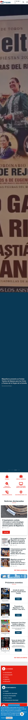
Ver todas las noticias (20, 570)
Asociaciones (8, 672)
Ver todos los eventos (20, 657)
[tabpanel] (14, 238)
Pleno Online (8, 698)
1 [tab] (9, 470)
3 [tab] (15, 470)
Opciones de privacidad (14, 705)
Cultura (6, 677)
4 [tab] (18, 470)
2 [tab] (12, 470)
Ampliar (18, 598)
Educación (7, 681)
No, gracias (9, 717)
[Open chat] (22, 714)
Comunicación (8, 675)
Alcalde (6, 691)
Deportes (6, 679)
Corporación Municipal (10, 693)
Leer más (6, 532)
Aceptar (3, 717)
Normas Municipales (10, 695)
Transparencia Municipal (11, 700)
